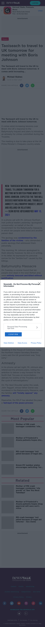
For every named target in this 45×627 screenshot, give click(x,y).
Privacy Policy (36, 343)
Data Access (22, 343)
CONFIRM (13, 334)
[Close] (40, 284)
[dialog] (22, 313)
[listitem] (22, 327)
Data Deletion (9, 343)
